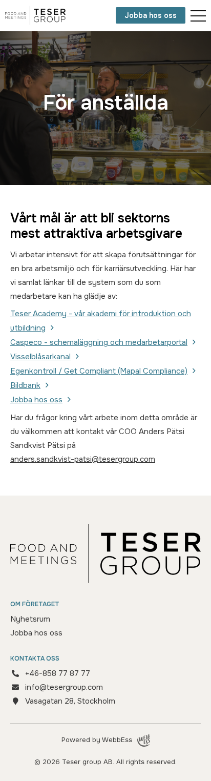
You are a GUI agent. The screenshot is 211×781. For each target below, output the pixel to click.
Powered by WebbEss (96, 739)
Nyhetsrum (30, 619)
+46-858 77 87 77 (57, 673)
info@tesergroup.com (64, 687)
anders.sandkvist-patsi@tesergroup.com (82, 459)
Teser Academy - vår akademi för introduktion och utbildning (100, 321)
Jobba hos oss (150, 15)
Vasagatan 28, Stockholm (70, 701)
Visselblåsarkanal (40, 357)
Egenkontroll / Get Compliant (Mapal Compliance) (98, 371)
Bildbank (25, 385)
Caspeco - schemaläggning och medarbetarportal (98, 342)
